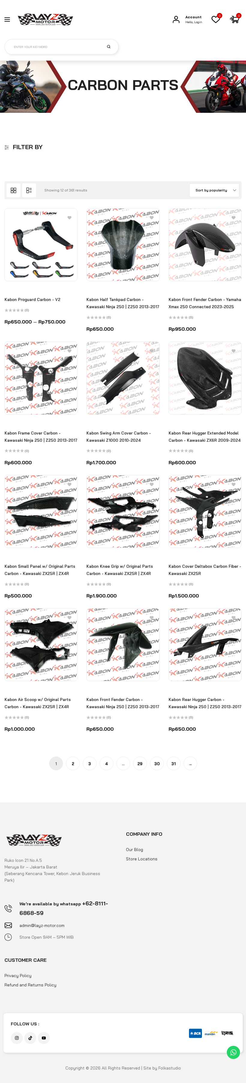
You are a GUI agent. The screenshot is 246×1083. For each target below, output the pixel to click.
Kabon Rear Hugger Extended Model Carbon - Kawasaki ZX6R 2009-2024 (205, 437)
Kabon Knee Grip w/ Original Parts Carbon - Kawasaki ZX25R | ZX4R (119, 570)
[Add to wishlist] (69, 217)
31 (173, 763)
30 (157, 763)
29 (139, 763)
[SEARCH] (112, 46)
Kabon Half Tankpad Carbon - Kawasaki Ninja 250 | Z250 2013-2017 (122, 303)
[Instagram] (17, 1038)
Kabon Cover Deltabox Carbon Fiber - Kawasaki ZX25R (205, 570)
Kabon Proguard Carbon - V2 (32, 299)
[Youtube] (44, 1038)
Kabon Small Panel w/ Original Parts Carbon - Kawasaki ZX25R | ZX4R (39, 570)
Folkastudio (169, 1068)
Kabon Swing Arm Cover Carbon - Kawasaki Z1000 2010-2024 (118, 437)
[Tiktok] (30, 1038)
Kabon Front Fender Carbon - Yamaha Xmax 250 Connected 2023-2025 (205, 303)
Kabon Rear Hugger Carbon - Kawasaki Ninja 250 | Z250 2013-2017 (205, 703)
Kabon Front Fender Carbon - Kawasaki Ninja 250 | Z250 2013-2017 (122, 703)
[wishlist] (215, 19)
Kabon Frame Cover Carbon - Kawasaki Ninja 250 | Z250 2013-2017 (40, 437)
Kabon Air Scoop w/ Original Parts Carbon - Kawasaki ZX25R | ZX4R (37, 703)
